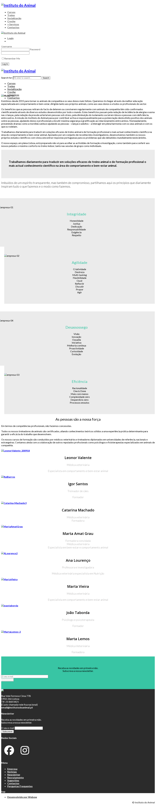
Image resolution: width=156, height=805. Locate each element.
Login (10, 38)
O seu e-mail (7, 727)
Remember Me (12, 58)
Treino (11, 15)
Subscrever (7, 680)
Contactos (13, 27)
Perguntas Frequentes (20, 786)
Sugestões (13, 780)
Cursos (11, 12)
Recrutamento (15, 777)
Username (6, 46)
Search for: (6, 77)
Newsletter (13, 774)
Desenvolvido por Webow (22, 797)
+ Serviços (13, 24)
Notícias (12, 771)
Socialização (14, 18)
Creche (11, 21)
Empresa (12, 768)
